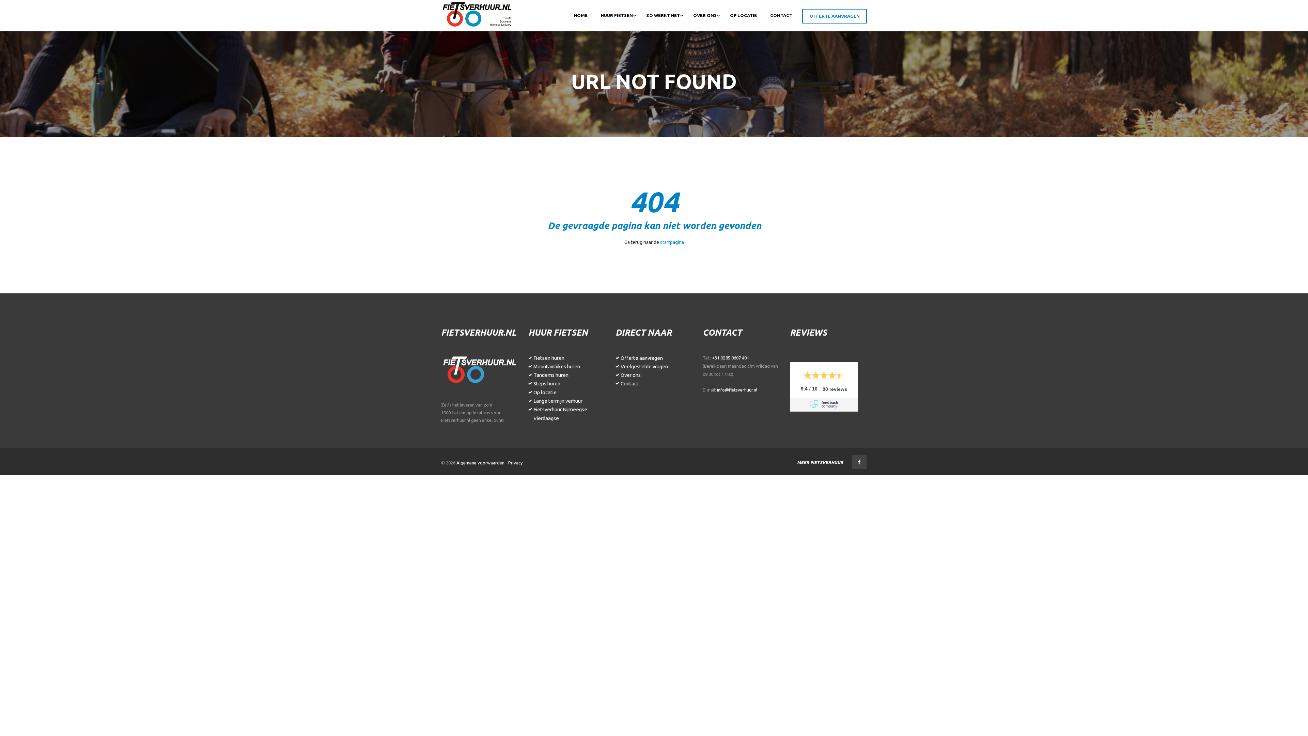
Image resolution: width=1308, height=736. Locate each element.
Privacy (515, 462)
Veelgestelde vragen (644, 366)
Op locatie (545, 392)
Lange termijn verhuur (557, 401)
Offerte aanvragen (642, 358)
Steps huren (546, 383)
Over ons (631, 375)
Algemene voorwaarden (480, 462)
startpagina (672, 242)
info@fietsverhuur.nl (737, 389)
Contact (630, 383)
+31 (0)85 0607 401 (730, 357)
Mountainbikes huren (556, 366)
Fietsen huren (548, 358)
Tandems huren (551, 375)
